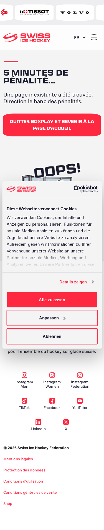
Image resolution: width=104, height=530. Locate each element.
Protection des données (24, 470)
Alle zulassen (52, 299)
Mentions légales (18, 458)
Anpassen (49, 317)
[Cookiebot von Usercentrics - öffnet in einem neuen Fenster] (74, 189)
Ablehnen (52, 336)
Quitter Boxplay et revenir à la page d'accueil (52, 125)
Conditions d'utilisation (23, 481)
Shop (7, 503)
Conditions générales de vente (30, 492)
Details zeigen (73, 282)
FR (77, 37)
